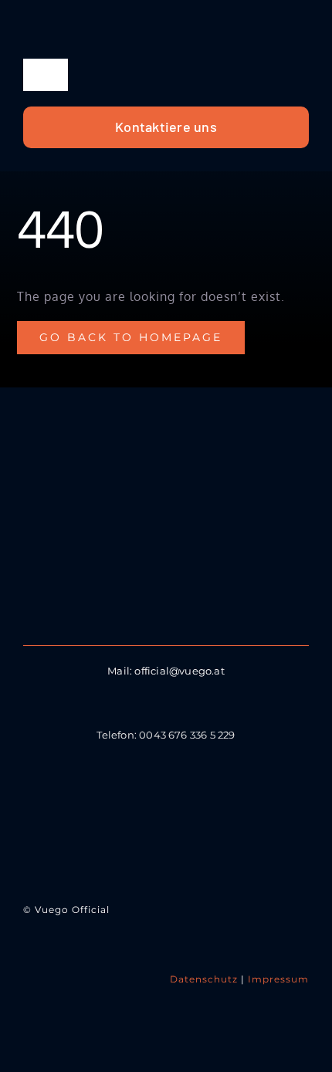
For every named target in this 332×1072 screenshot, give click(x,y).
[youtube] (204, 803)
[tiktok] (127, 803)
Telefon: (118, 735)
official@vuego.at (179, 671)
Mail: (120, 671)
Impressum (278, 979)
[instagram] (166, 803)
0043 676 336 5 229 (187, 735)
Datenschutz (204, 979)
